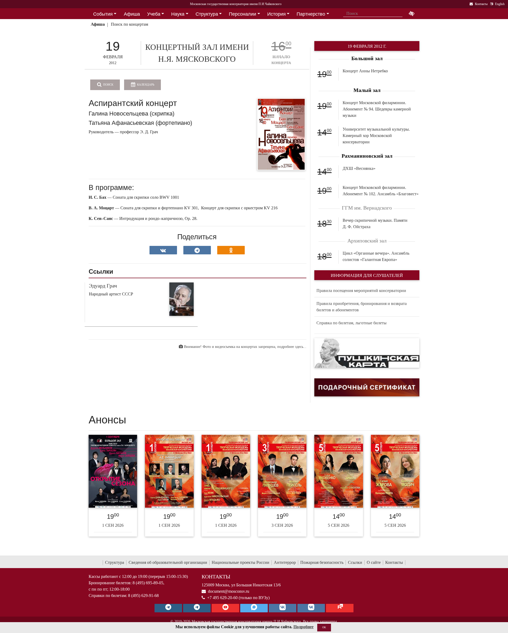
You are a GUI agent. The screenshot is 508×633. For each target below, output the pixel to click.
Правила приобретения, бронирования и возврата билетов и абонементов (361, 306)
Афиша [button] (132, 14)
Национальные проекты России (240, 562)
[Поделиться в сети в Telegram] (197, 250)
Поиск (107, 84)
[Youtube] (225, 608)
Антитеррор (285, 562)
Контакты (394, 562)
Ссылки (355, 562)
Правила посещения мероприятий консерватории (361, 290)
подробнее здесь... (291, 347)
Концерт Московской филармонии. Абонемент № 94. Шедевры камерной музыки (377, 109)
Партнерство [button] (311, 14)
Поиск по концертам (129, 24)
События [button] (103, 14)
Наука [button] (177, 14)
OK (324, 627)
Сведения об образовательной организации (168, 562)
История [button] (276, 14)
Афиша (98, 24)
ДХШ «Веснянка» (359, 168)
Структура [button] (207, 14)
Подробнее (303, 627)
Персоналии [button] (242, 14)
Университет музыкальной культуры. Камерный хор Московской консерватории (376, 135)
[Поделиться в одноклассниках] (231, 250)
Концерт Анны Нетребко (365, 71)
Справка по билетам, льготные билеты (351, 323)
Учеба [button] (153, 14)
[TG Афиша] (197, 608)
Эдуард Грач (103, 286)
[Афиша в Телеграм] (339, 608)
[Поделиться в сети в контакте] (163, 250)
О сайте (374, 562)
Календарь (145, 84)
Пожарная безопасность (321, 562)
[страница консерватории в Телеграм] (168, 608)
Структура (114, 562)
